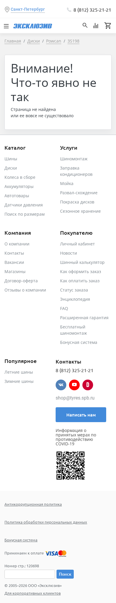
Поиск (65, 574)
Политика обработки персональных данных (45, 521)
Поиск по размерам (24, 214)
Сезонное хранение (80, 211)
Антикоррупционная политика (33, 504)
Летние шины (18, 372)
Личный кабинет (77, 244)
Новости (68, 253)
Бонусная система (78, 342)
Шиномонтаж (73, 159)
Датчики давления (23, 205)
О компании (16, 244)
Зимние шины (19, 381)
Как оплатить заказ (80, 281)
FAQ (64, 308)
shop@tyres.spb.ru (75, 398)
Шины (10, 159)
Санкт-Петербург (28, 9)
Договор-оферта (21, 281)
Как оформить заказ (80, 271)
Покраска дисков (77, 202)
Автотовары (16, 195)
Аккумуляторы (19, 186)
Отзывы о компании (25, 290)
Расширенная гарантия (84, 317)
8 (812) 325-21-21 (92, 9)
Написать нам (81, 415)
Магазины (15, 271)
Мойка (66, 183)
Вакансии (14, 262)
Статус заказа (74, 290)
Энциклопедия (75, 299)
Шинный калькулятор (82, 262)
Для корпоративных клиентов (32, 593)
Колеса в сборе (19, 177)
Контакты (14, 253)
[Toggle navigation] (6, 25)
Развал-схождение (79, 192)
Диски (10, 168)
